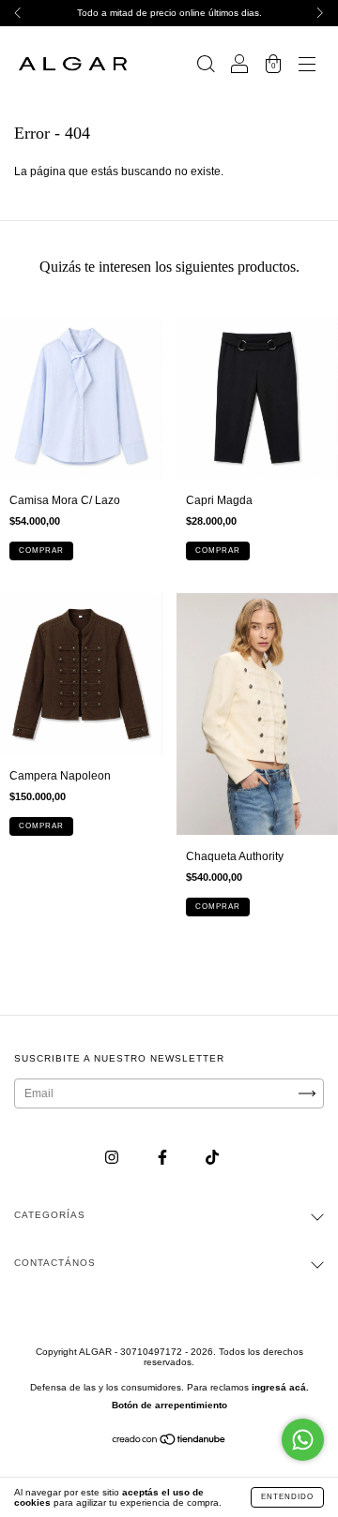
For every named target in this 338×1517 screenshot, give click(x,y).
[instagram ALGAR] (113, 1158)
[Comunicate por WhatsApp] (303, 1440)
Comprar (41, 550)
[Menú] (307, 66)
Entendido (287, 1497)
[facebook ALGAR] (164, 1158)
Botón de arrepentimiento (169, 1405)
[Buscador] (205, 66)
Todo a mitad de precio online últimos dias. (169, 12)
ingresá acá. (280, 1387)
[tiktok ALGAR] (212, 1158)
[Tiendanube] (169, 1442)
